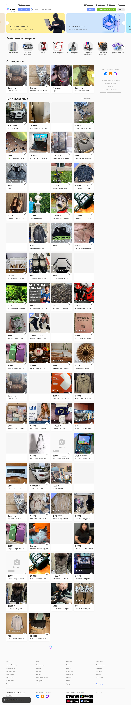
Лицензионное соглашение (110, 80)
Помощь (110, 86)
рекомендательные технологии (110, 92)
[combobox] (59, 9)
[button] (24, 86)
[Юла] (10, 8)
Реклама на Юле (110, 83)
